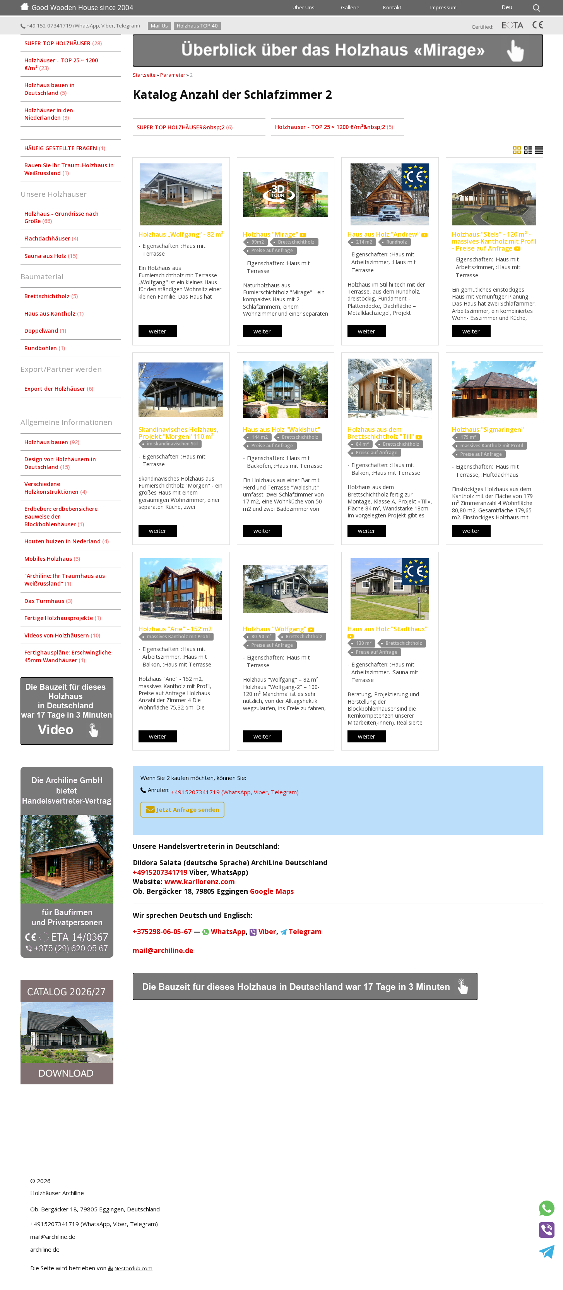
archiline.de (45, 1249)
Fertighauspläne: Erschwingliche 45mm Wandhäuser (67, 656)
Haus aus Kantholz (53, 313)
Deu (506, 7)
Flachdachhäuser (50, 238)
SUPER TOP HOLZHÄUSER (62, 43)
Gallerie (350, 7)
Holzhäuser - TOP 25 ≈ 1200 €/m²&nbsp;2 (333, 127)
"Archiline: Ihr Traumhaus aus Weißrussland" (64, 579)
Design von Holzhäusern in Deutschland (60, 463)
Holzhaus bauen (51, 442)
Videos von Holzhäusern (61, 635)
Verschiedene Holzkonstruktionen (54, 487)
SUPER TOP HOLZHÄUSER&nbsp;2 (184, 127)
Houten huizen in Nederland (65, 541)
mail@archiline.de (163, 950)
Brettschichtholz (50, 296)
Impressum (443, 7)
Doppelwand (44, 330)
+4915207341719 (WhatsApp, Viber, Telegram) (235, 792)
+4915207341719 (160, 872)
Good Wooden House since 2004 (82, 7)
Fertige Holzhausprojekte (61, 618)
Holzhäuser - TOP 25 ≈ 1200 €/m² (61, 64)
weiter (157, 331)
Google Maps (272, 891)
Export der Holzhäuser (58, 388)
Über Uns (304, 7)
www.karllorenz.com (199, 881)
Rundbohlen (43, 348)
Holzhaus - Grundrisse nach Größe (61, 217)
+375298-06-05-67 (162, 931)
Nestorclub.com (133, 1268)
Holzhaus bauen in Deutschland (49, 88)
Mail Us (159, 25)
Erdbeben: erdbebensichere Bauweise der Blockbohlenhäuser (61, 516)
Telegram (127, 25)
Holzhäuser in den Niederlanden (48, 114)
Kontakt (392, 7)
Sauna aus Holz (50, 255)
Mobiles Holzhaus (51, 558)
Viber (107, 25)
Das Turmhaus (47, 601)
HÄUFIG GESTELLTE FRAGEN (64, 148)
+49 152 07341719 (49, 25)
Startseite (144, 74)
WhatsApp (87, 25)
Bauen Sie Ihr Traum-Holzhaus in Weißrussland (69, 169)
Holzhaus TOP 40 (197, 25)
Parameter (172, 74)
